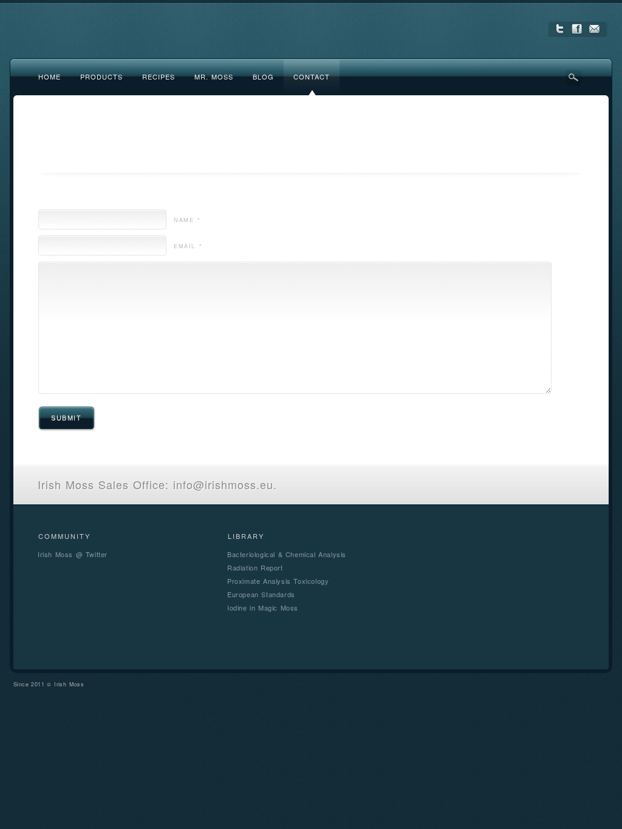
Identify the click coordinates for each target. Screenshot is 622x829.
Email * (188, 246)
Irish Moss (69, 684)
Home (49, 76)
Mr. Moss (213, 76)
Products (101, 76)
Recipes (158, 76)
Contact (311, 76)
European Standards (261, 594)
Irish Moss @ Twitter (73, 554)
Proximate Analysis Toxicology (278, 581)
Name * (187, 220)
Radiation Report (255, 567)
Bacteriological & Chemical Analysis (286, 554)
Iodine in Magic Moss (262, 607)
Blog (263, 76)
